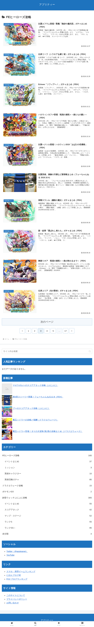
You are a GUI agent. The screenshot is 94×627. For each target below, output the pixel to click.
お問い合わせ (12, 603)
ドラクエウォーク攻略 (47, 485)
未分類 (47, 534)
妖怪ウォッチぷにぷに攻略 (47, 498)
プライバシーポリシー (16, 599)
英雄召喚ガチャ (48, 479)
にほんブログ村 (13, 575)
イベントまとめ (48, 461)
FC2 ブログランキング (16, 579)
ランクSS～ (48, 528)
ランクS (48, 522)
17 (65, 331)
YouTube (10, 555)
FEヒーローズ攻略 (47, 455)
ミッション (48, 467)
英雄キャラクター (48, 473)
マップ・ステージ (48, 516)
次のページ (47, 321)
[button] (90, 351)
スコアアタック (48, 510)
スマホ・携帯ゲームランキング (20, 571)
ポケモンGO (47, 491)
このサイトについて (15, 595)
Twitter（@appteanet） (17, 551)
